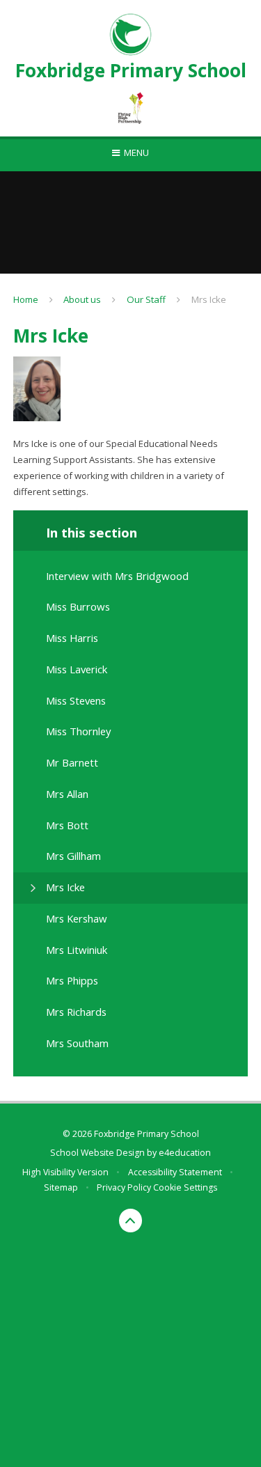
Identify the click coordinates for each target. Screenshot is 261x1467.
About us (82, 299)
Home (25, 299)
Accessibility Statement (175, 1172)
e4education (185, 1153)
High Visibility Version (65, 1172)
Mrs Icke (208, 299)
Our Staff (146, 299)
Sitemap (61, 1187)
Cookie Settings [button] (185, 1187)
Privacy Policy (124, 1187)
